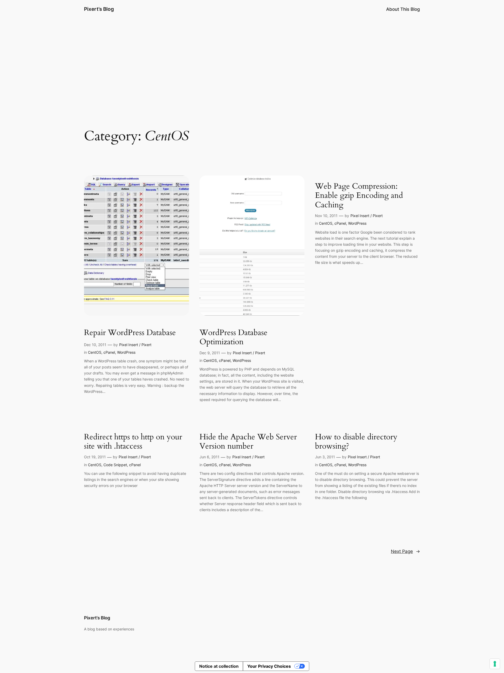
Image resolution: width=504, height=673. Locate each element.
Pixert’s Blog (99, 9)
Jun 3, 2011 (325, 457)
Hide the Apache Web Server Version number (248, 442)
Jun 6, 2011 (209, 457)
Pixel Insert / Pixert (135, 344)
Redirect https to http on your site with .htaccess (133, 442)
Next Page (405, 551)
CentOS (94, 352)
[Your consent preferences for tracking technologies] (495, 664)
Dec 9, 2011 (210, 353)
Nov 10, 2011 (326, 215)
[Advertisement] (252, 60)
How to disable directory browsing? (356, 442)
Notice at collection (219, 666)
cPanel (109, 352)
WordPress (126, 352)
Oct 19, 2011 (95, 457)
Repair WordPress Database (130, 333)
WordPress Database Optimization (233, 337)
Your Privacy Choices (269, 666)
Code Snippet (115, 465)
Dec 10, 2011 (95, 344)
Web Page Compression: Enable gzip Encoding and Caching (359, 196)
